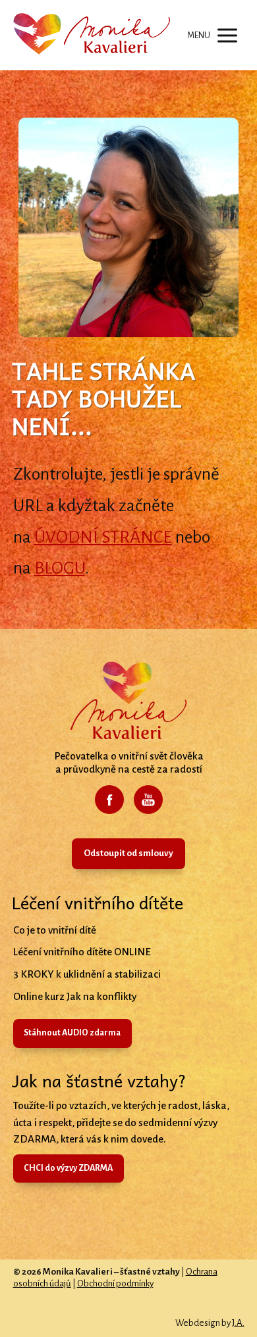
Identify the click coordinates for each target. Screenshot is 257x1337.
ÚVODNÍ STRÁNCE (103, 537)
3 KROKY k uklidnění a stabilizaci (87, 974)
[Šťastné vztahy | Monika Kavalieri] (91, 35)
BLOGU (59, 568)
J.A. (238, 1323)
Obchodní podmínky (115, 1283)
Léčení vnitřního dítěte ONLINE (82, 951)
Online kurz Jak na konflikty (74, 996)
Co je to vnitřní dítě (54, 930)
